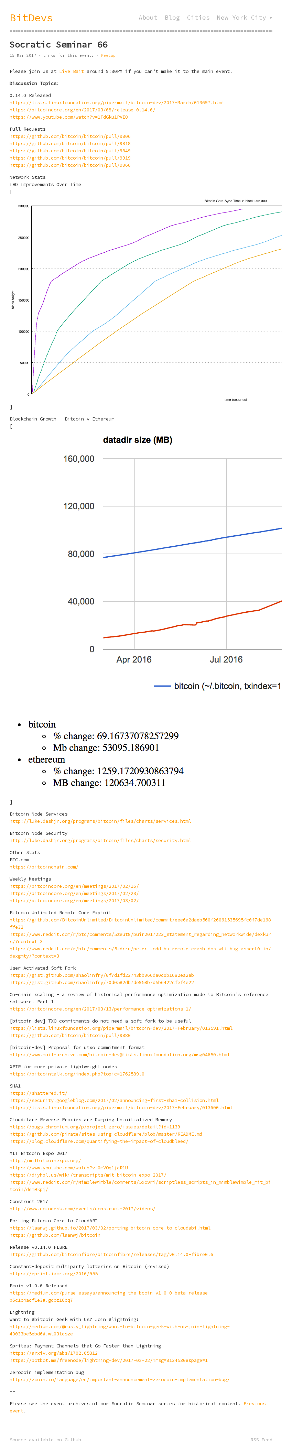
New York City (241, 17)
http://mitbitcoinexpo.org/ (45, 1160)
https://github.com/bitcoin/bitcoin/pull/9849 (70, 151)
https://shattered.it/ (38, 1093)
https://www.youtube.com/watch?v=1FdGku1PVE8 (69, 117)
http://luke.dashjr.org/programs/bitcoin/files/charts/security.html (100, 840)
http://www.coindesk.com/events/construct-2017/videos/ (82, 1208)
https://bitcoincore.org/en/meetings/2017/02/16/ (74, 886)
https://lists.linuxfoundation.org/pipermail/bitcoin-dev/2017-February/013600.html (121, 1107)
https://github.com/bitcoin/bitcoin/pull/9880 (70, 1035)
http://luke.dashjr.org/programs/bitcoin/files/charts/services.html (100, 821)
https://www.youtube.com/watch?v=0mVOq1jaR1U (69, 1168)
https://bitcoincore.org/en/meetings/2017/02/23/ (74, 893)
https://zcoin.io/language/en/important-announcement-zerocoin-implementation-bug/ (120, 1379)
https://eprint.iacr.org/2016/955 (54, 1273)
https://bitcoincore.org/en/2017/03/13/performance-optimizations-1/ (100, 1009)
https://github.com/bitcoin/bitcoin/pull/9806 (70, 136)
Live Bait (71, 71)
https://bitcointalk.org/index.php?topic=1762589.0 (77, 1074)
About (148, 17)
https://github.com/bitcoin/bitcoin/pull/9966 (70, 165)
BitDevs (31, 17)
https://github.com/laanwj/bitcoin (55, 1235)
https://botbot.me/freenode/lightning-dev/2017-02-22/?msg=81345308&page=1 (109, 1360)
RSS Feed (261, 1439)
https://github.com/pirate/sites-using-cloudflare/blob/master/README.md (106, 1134)
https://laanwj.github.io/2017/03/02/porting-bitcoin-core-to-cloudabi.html (110, 1228)
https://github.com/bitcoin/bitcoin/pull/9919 (70, 158)
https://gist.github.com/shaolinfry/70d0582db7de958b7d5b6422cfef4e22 (102, 982)
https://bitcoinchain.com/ (44, 867)
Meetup (108, 55)
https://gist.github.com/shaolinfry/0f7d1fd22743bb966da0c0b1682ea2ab (102, 975)
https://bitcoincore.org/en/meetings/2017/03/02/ (74, 900)
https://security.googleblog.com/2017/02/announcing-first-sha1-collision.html (114, 1100)
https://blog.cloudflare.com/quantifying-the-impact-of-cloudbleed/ (99, 1141)
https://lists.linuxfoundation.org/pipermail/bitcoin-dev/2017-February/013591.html (121, 1028)
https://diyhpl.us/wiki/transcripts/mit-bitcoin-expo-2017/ (88, 1175)
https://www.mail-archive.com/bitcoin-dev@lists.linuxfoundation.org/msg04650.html (120, 1054)
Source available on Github (45, 1439)
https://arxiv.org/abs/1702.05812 (54, 1353)
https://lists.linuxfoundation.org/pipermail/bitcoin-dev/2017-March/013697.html (117, 102)
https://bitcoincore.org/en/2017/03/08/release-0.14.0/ (82, 110)
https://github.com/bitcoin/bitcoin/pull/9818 (70, 143)
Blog (172, 17)
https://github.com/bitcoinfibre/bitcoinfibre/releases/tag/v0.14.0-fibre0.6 (111, 1254)
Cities (198, 17)
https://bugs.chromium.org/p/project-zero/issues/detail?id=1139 (95, 1127)
